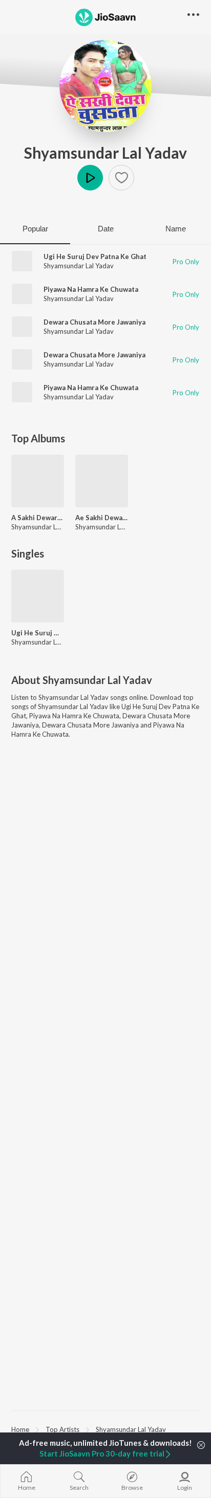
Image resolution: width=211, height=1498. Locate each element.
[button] (121, 177)
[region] (105, 1429)
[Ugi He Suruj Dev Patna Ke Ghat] (37, 596)
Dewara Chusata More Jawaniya (94, 322)
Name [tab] (175, 228)
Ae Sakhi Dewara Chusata (101, 517)
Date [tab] (106, 228)
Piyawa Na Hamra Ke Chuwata (91, 289)
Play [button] (90, 177)
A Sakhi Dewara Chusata (37, 517)
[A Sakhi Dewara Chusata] (37, 481)
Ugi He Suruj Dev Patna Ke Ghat (95, 256)
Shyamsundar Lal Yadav (105, 152)
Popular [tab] (35, 228)
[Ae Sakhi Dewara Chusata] (101, 481)
